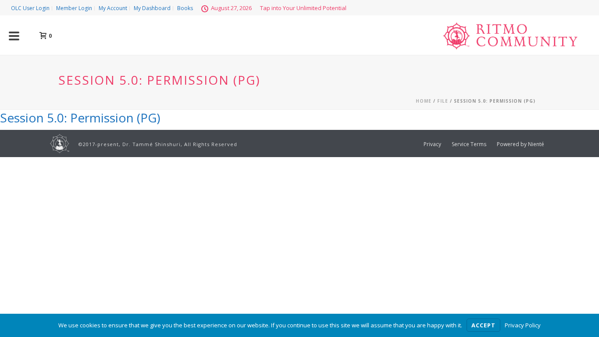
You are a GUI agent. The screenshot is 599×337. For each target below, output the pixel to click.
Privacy (432, 144)
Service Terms (469, 144)
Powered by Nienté (520, 144)
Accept (483, 325)
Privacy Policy (523, 325)
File (442, 101)
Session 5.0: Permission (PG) (80, 117)
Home (423, 101)
